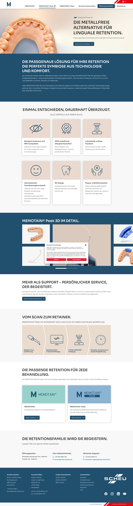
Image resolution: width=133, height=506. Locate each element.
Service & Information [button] (87, 6)
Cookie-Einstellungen (95, 504)
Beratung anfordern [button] (106, 6)
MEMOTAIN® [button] (30, 6)
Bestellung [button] (121, 6)
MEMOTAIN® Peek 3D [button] (47, 6)
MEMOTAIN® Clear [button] (67, 6)
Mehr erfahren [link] (31, 418)
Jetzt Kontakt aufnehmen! (33, 299)
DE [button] (125, 1)
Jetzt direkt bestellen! (82, 44)
